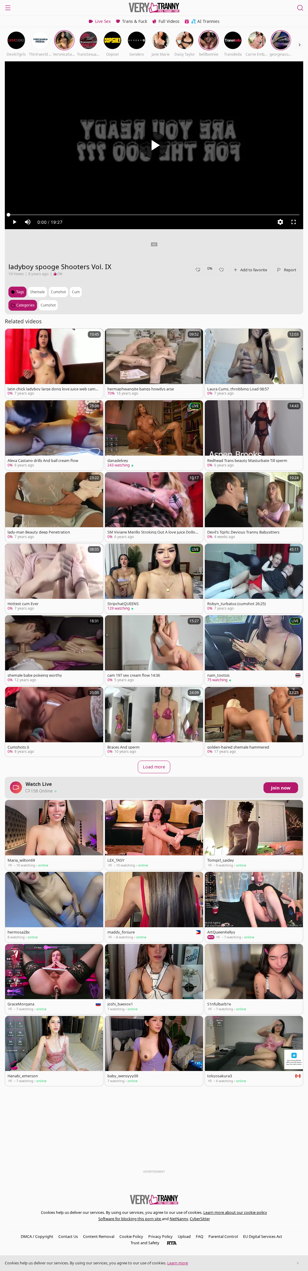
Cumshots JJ (18, 747)
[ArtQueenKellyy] (254, 907)
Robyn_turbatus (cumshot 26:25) (236, 604)
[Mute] (28, 222)
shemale (37, 291)
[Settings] (280, 222)
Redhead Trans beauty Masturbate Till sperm (247, 461)
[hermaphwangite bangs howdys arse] (154, 364)
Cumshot (48, 305)
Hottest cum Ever (23, 604)
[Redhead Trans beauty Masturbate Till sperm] (254, 435)
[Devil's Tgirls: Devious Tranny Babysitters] (254, 507)
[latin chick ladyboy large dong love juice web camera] (54, 364)
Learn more (177, 1263)
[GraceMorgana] (54, 979)
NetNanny (179, 1218)
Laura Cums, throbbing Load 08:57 (238, 389)
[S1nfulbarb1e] (254, 979)
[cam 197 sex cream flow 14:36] (154, 650)
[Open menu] (7, 7)
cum (76, 291)
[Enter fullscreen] (294, 222)
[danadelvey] (154, 435)
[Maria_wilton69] (54, 835)
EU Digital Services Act (262, 1236)
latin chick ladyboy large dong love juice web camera (52, 389)
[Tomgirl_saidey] (254, 835)
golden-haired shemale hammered (238, 747)
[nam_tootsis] (254, 650)
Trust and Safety (145, 1242)
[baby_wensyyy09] (154, 1051)
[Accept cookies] (297, 1263)
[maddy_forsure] (154, 907)
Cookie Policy (131, 1236)
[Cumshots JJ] (54, 722)
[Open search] (300, 7)
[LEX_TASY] (154, 835)
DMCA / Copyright (37, 1236)
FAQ (199, 1236)
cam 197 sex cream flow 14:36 (133, 675)
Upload (184, 1236)
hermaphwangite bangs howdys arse (140, 389)
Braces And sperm (123, 747)
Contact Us (68, 1236)
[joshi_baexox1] (154, 979)
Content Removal (98, 1236)
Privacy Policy (160, 1236)
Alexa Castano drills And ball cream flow (43, 461)
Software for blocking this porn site (130, 1218)
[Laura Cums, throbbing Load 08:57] (254, 364)
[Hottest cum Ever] (54, 579)
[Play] (154, 145)
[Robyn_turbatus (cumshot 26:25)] (254, 579)
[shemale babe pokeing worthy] (54, 650)
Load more (154, 767)
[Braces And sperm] (154, 722)
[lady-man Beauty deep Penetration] (54, 507)
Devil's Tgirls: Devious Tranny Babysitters (243, 532)
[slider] (154, 214)
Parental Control (223, 1236)
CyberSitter (200, 1218)
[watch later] (12, 336)
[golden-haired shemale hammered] (254, 722)
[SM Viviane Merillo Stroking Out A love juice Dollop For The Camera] (154, 507)
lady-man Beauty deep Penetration (39, 532)
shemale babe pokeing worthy (35, 675)
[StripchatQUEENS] (154, 579)
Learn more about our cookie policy (235, 1212)
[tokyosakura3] (254, 1051)
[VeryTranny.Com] (154, 8)
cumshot (58, 291)
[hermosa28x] (54, 907)
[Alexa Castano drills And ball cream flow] (54, 435)
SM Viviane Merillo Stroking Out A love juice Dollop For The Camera (152, 532)
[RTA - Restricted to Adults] (171, 1243)
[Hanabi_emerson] (54, 1051)
